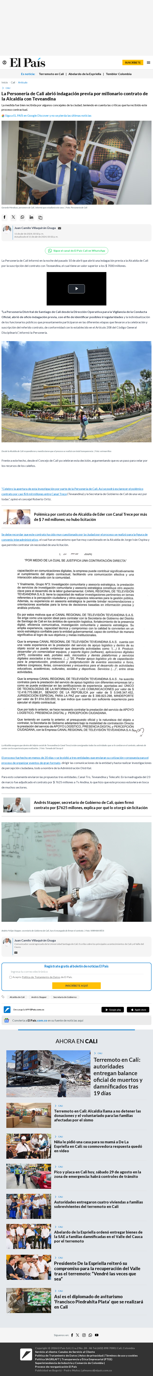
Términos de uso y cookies (121, 1355)
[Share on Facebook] (4, 217)
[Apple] (138, 1009)
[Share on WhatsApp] (22, 217)
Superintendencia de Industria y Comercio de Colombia (69, 1362)
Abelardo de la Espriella (84, 74)
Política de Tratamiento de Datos (41, 977)
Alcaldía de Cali (17, 997)
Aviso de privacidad (91, 1355)
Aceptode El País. (42, 977)
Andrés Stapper (39, 997)
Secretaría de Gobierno (64, 997)
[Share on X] (13, 217)
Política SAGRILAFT (47, 1359)
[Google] (113, 1009)
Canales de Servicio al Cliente (76, 1351)
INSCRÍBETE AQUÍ (76, 985)
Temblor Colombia (119, 74)
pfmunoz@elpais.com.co (97, 1370)
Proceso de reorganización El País (56, 1366)
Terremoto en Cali (51, 74)
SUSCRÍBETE (133, 62)
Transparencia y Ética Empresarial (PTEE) (87, 1359)
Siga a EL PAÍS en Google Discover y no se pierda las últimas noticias (48, 115)
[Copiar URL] (40, 217)
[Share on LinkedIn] (31, 217)
